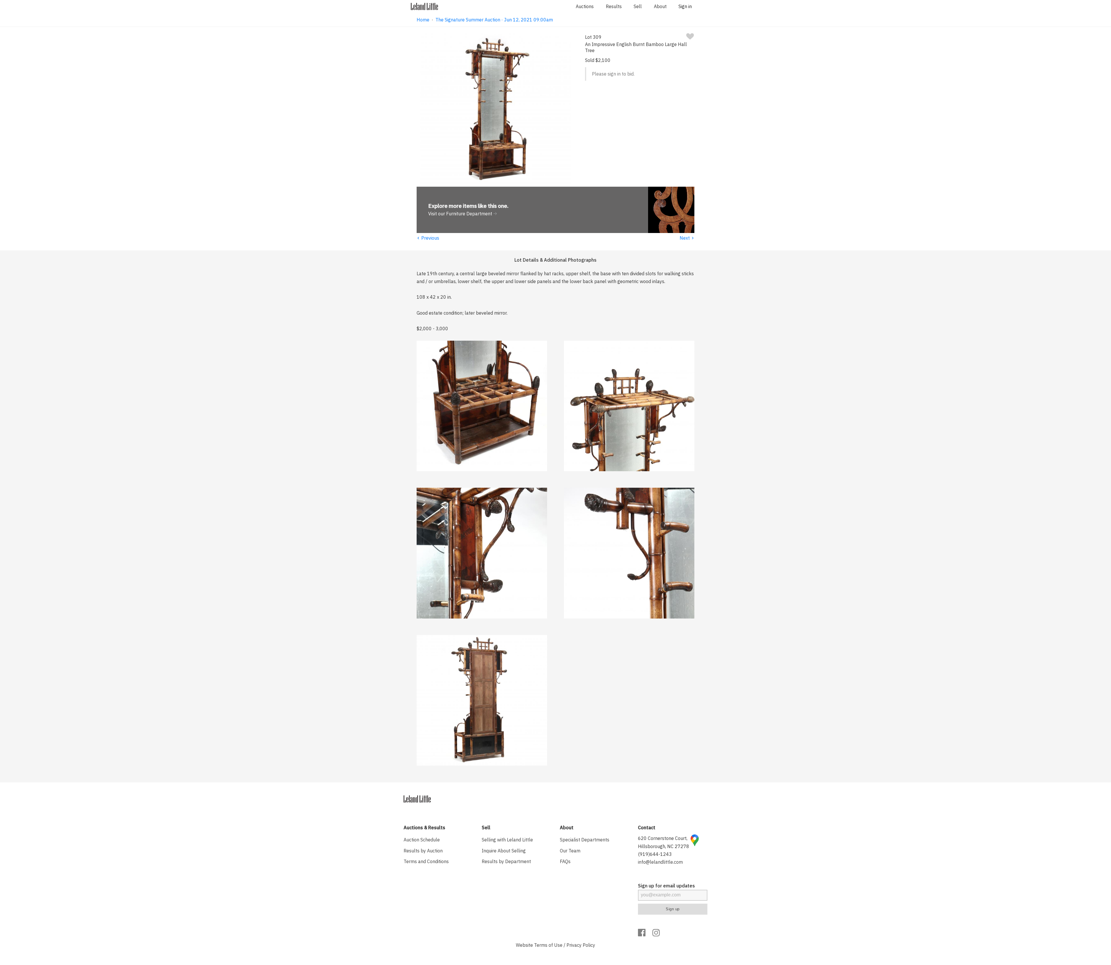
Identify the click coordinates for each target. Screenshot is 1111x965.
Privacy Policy (580, 945)
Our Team (570, 851)
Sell (638, 6)
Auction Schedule (422, 840)
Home (423, 20)
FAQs (565, 861)
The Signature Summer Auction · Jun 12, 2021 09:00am (494, 20)
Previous (428, 238)
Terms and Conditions (426, 861)
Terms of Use (548, 945)
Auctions (585, 6)
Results (614, 6)
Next (687, 238)
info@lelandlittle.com (660, 862)
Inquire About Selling (504, 851)
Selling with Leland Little (507, 840)
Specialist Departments (584, 840)
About (660, 6)
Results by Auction (423, 851)
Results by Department (506, 861)
